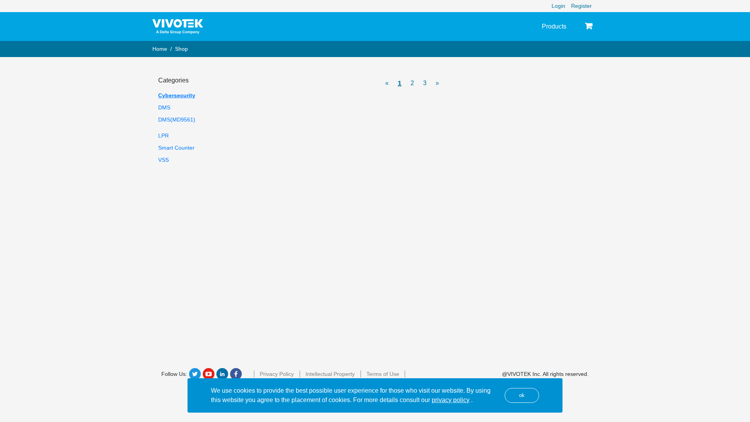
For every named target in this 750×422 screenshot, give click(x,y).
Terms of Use (382, 374)
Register (581, 6)
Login (558, 6)
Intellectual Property (330, 374)
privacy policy (451, 400)
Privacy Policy (277, 374)
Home (159, 49)
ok (522, 395)
